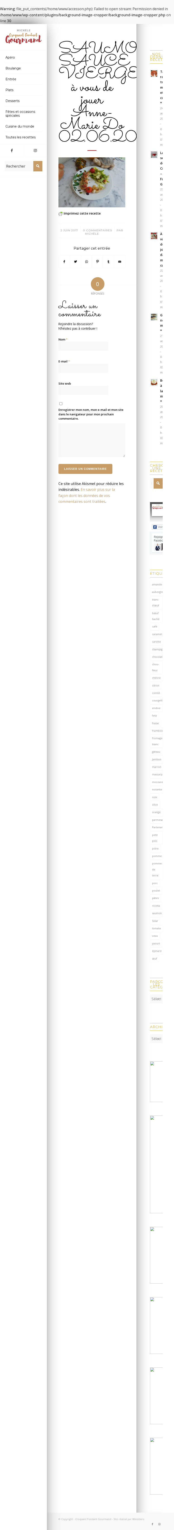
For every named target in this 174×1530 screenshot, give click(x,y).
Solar (155, 920)
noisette (157, 789)
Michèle (92, 233)
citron (155, 685)
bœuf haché (156, 616)
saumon (157, 913)
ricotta (156, 905)
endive (156, 708)
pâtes (155, 898)
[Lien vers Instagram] (35, 150)
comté (156, 693)
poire (155, 848)
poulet (156, 890)
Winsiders (138, 1519)
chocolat (157, 656)
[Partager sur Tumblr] (108, 261)
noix (154, 797)
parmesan (157, 819)
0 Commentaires (97, 230)
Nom (63, 339)
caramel (157, 634)
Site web (64, 383)
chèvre (156, 677)
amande (157, 584)
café (154, 626)
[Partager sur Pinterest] (97, 261)
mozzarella (157, 782)
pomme (157, 856)
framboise (157, 730)
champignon (157, 649)
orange (156, 812)
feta (154, 715)
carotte (156, 641)
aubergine (157, 592)
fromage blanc (157, 741)
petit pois (155, 837)
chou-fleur (155, 667)
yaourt (156, 943)
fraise (155, 723)
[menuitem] (23, 57)
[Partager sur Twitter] (75, 261)
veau (155, 935)
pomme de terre (157, 869)
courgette (157, 700)
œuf (154, 958)
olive (155, 804)
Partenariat (157, 827)
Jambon (156, 759)
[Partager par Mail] (119, 261)
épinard (157, 951)
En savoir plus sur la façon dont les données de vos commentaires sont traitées (86, 495)
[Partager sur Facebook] (64, 261)
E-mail (64, 361)
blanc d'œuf (155, 602)
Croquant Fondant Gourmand (93, 1519)
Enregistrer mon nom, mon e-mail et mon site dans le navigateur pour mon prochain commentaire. (90, 414)
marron (156, 767)
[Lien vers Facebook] (12, 150)
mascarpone (157, 774)
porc (155, 883)
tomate (156, 928)
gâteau (156, 751)
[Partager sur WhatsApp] (86, 261)
